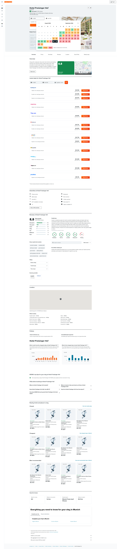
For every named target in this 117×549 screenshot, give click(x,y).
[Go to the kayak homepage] (8, 2)
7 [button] (53, 32)
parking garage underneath (35, 253)
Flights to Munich (35, 521)
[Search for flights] (2, 5)
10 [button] (41, 35)
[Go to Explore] (2, 14)
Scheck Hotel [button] (48, 420)
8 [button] (56, 32)
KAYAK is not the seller (35, 535)
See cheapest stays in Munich (86, 433)
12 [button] (47, 35)
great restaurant (42, 247)
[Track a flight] (2, 17)
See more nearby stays (87, 406)
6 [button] (50, 32)
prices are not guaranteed (54, 532)
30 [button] (39, 44)
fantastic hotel (44, 253)
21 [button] (53, 38)
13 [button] (50, 35)
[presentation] (58, 345)
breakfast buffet (42, 245)
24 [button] (41, 41)
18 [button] (44, 38)
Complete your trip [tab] (35, 514)
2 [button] (69, 29)
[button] (2, 2)
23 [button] (38, 41)
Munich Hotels (70, 546)
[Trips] (2, 20)
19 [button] (47, 38)
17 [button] (41, 38)
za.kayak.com (32, 546)
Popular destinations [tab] (45, 514)
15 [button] (56, 35)
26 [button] (47, 41)
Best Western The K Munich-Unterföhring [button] (82, 421)
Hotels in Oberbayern (63, 546)
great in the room (43, 256)
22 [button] (56, 38)
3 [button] (72, 29)
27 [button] (50, 41)
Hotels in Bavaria (55, 546)
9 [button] (69, 32)
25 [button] (44, 41)
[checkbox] (36, 276)
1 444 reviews (40, 11)
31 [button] (41, 44)
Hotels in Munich (73, 521)
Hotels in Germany (48, 546)
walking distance (40, 250)
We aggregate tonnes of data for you (38, 537)
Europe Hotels (41, 546)
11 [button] (44, 35)
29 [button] (56, 41)
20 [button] (50, 38)
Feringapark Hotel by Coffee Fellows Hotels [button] (37, 422)
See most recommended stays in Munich (83, 460)
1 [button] (56, 29)
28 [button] (53, 41)
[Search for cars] (2, 10)
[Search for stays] (2, 8)
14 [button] (53, 35)
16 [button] (69, 35)
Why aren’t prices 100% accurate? (38, 540)
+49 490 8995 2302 (34, 14)
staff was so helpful (33, 247)
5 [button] (47, 32)
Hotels (36, 546)
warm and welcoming (34, 256)
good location (32, 250)
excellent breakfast (33, 245)
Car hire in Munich (54, 521)
